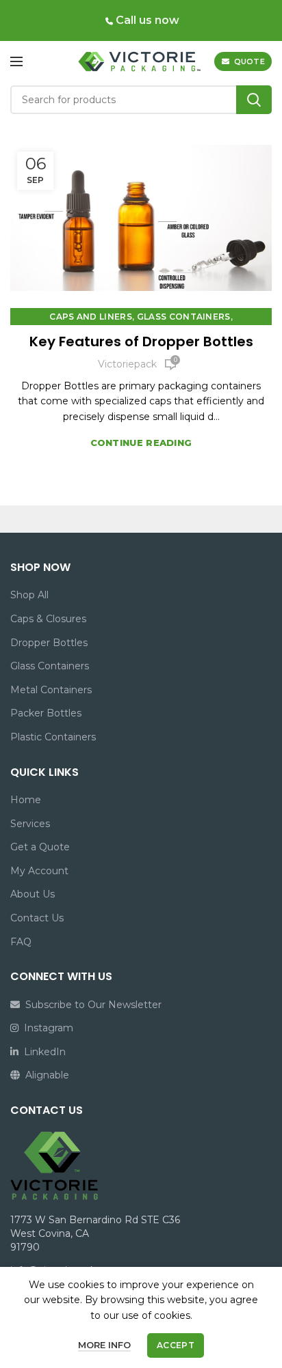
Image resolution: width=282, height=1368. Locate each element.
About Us (32, 894)
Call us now (146, 20)
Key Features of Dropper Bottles (141, 341)
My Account (39, 871)
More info (104, 1344)
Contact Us (37, 918)
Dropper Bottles (49, 643)
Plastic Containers (53, 737)
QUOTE (250, 61)
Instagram (45, 1028)
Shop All (29, 595)
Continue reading (141, 442)
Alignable (44, 1075)
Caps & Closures (48, 619)
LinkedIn (42, 1052)
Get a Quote (40, 847)
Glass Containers (184, 316)
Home (25, 800)
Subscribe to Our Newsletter (91, 1005)
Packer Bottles (45, 713)
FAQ (20, 942)
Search (254, 99)
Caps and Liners (90, 316)
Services (30, 824)
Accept (175, 1345)
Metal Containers (51, 690)
